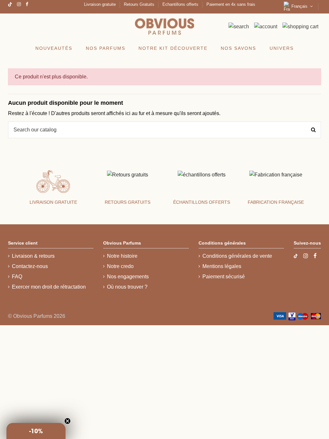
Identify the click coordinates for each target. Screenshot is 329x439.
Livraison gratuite (98, 4)
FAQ (17, 276)
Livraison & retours (33, 256)
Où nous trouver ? (127, 287)
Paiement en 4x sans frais (228, 4)
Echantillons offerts (179, 4)
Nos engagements (128, 276)
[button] (36, 431)
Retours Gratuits (138, 4)
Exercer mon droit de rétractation (49, 287)
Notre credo (120, 266)
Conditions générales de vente (237, 256)
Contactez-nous (30, 266)
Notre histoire (122, 256)
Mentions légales (221, 266)
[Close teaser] (67, 421)
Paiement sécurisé (223, 276)
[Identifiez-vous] (265, 26)
